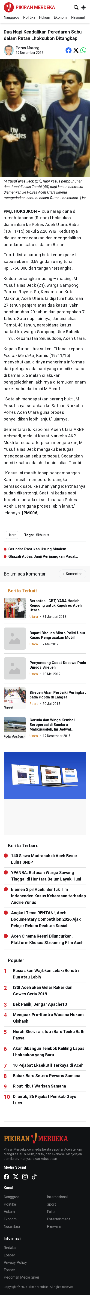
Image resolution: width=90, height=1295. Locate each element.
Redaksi (10, 1248)
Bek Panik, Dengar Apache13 (40, 1004)
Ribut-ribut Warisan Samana (39, 1086)
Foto (51, 1212)
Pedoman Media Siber (21, 1277)
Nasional (78, 17)
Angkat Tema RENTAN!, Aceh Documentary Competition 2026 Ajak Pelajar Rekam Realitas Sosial (46, 919)
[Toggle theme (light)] (83, 7)
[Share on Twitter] (75, 50)
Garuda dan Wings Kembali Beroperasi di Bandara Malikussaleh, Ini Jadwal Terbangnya (52, 727)
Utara (34, 617)
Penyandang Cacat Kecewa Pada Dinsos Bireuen (58, 665)
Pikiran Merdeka (35, 7)
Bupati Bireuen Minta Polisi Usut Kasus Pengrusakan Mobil (57, 635)
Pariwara (54, 1226)
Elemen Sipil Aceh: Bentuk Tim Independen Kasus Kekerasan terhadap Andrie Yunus (48, 896)
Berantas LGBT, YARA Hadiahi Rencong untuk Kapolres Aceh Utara (56, 605)
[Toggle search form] (76, 7)
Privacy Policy (15, 1262)
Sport (34, 704)
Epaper (9, 1255)
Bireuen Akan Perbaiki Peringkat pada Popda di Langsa (58, 694)
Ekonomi (60, 17)
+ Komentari (72, 574)
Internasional (57, 1197)
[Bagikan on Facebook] (69, 50)
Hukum (44, 17)
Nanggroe (11, 17)
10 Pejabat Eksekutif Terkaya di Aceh (48, 1065)
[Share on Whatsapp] (83, 50)
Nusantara (12, 1226)
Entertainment (58, 1219)
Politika (29, 17)
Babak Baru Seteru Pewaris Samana (46, 1075)
